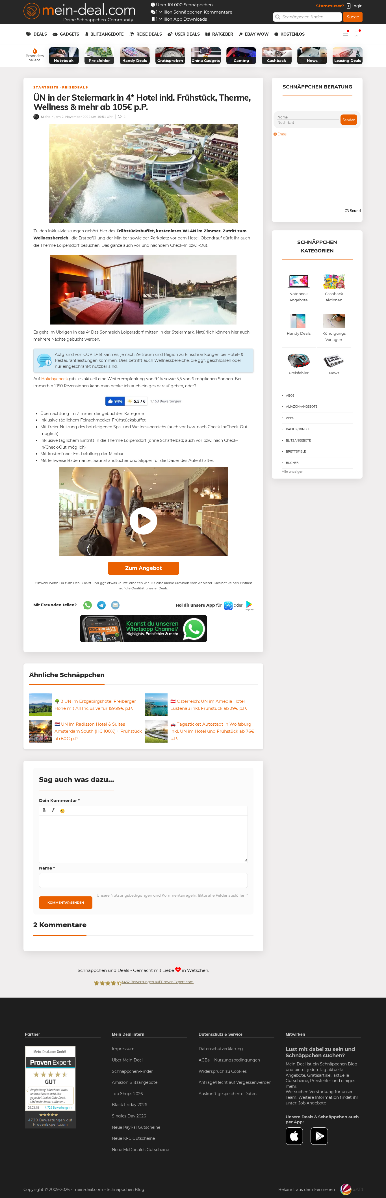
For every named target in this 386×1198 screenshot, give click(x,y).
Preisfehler (320, 1080)
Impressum (123, 1048)
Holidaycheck (54, 378)
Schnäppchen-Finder (132, 1071)
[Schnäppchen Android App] (248, 605)
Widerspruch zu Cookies (223, 1071)
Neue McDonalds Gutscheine (140, 1149)
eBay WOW (257, 34)
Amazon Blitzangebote (134, 1082)
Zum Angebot (143, 568)
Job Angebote (312, 1103)
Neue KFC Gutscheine (133, 1138)
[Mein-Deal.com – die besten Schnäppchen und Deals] (79, 11)
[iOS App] (228, 605)
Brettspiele (296, 451)
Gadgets (69, 34)
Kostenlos (293, 34)
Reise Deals (149, 34)
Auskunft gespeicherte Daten (228, 1093)
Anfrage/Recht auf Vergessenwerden (235, 1082)
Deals (40, 34)
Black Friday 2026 (129, 1104)
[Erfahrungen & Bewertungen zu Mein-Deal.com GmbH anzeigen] (50, 1087)
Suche (353, 17)
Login (356, 5)
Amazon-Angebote (301, 406)
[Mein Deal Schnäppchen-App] (323, 1136)
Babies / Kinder (298, 429)
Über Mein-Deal (127, 1060)
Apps (290, 418)
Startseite (46, 87)
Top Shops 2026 (127, 1093)
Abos (290, 395)
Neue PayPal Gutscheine (136, 1127)
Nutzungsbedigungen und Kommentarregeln (153, 895)
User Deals (187, 34)
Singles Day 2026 (129, 1116)
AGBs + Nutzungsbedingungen (229, 1060)
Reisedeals (75, 87)
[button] (44, 810)
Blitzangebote (106, 34)
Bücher (292, 463)
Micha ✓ (47, 116)
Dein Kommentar (59, 800)
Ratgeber (222, 34)
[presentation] (44, 811)
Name (47, 868)
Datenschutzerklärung (221, 1048)
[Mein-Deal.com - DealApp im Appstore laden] (298, 1136)
